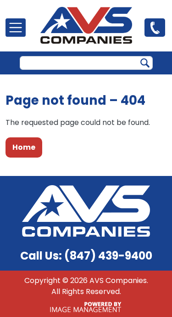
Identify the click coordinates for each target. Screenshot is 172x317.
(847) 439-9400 (155, 27)
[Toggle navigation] (16, 27)
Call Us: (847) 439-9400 (86, 255)
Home (23, 147)
